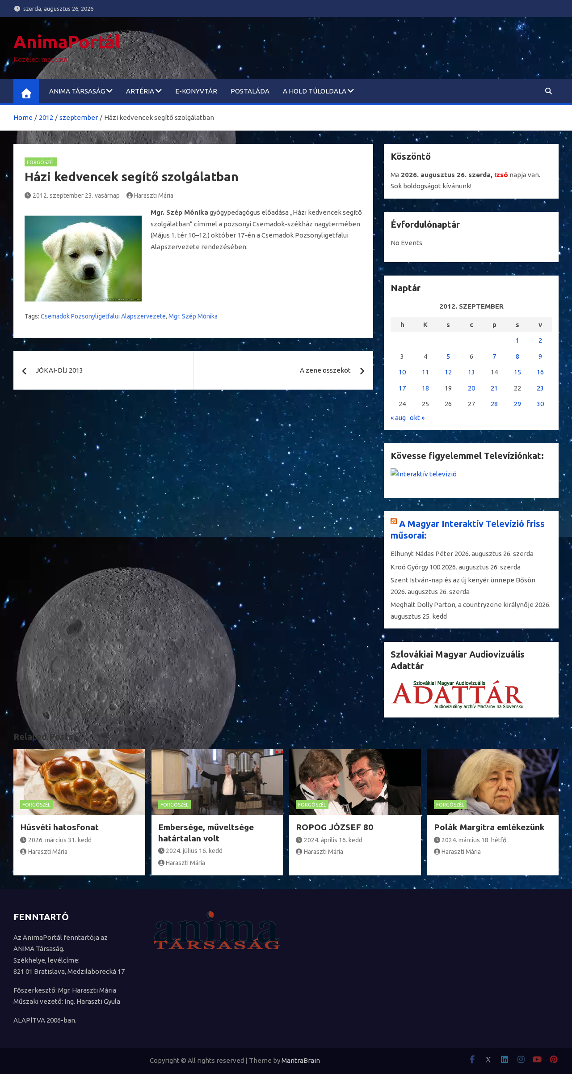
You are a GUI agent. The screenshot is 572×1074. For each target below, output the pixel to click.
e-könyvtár (196, 91)
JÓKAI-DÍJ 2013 (59, 370)
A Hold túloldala (314, 91)
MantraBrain (301, 1060)
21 (494, 388)
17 (402, 388)
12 (448, 372)
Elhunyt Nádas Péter (422, 553)
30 (540, 404)
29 (517, 404)
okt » (417, 417)
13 (471, 372)
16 (540, 372)
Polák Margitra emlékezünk (489, 827)
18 (425, 388)
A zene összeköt (325, 370)
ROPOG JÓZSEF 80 (334, 827)
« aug (398, 417)
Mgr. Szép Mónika (193, 316)
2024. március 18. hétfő (474, 840)
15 (517, 372)
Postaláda (250, 91)
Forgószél (41, 162)
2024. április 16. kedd (333, 840)
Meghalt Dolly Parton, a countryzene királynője (462, 604)
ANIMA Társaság (77, 91)
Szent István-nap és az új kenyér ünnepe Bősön (463, 580)
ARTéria (140, 91)
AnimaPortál (67, 42)
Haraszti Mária (153, 195)
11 (425, 372)
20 (471, 388)
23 (540, 388)
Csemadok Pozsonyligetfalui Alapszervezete (103, 316)
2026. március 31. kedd (60, 840)
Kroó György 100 (415, 567)
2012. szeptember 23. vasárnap (76, 195)
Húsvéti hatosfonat (59, 827)
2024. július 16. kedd (194, 850)
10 (402, 372)
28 (494, 404)
